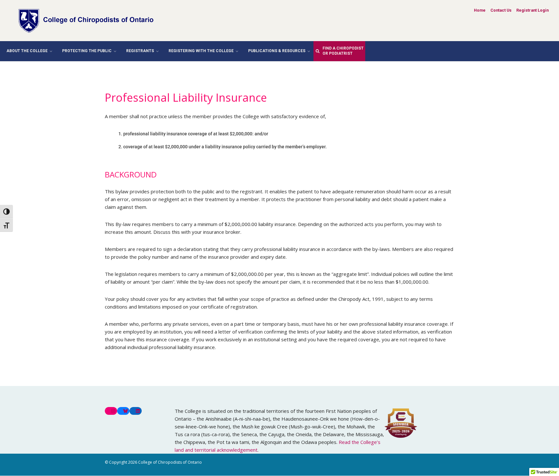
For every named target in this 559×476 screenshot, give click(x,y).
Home (480, 10)
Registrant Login (532, 10)
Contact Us (500, 10)
